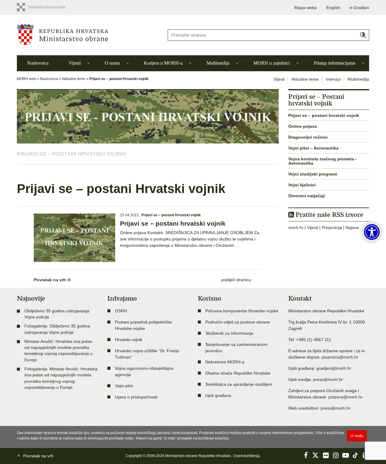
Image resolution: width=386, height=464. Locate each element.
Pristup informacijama (334, 63)
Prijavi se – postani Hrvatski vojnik (72, 154)
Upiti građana (218, 395)
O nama (112, 63)
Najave (352, 227)
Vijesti (75, 63)
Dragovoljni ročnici (307, 137)
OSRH (121, 310)
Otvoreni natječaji (306, 195)
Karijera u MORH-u (163, 63)
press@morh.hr (328, 379)
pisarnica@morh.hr (340, 357)
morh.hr (295, 227)
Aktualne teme (73, 79)
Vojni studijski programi (312, 174)
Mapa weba (305, 7)
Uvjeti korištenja (246, 456)
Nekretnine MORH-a (224, 361)
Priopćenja (332, 227)
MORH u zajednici (271, 63)
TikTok (355, 455)
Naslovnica (38, 63)
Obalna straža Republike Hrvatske (238, 373)
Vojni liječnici (302, 184)
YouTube (345, 455)
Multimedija (218, 63)
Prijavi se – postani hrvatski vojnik (173, 223)
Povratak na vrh (50, 279)
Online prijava (302, 126)
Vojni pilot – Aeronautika (313, 148)
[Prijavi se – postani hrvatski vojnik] (74, 238)
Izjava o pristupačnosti (136, 397)
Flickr (325, 455)
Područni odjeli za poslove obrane (237, 322)
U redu (356, 435)
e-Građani (359, 7)
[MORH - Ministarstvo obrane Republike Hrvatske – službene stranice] (87, 34)
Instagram (335, 455)
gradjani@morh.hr (333, 368)
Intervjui (333, 79)
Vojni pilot (124, 385)
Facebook (305, 455)
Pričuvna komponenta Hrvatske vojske (241, 310)
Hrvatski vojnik (128, 339)
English (333, 7)
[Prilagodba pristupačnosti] (372, 232)
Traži (363, 35)
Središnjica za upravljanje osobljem (238, 384)
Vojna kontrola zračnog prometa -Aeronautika (322, 161)
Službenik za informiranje (229, 333)
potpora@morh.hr (345, 397)
